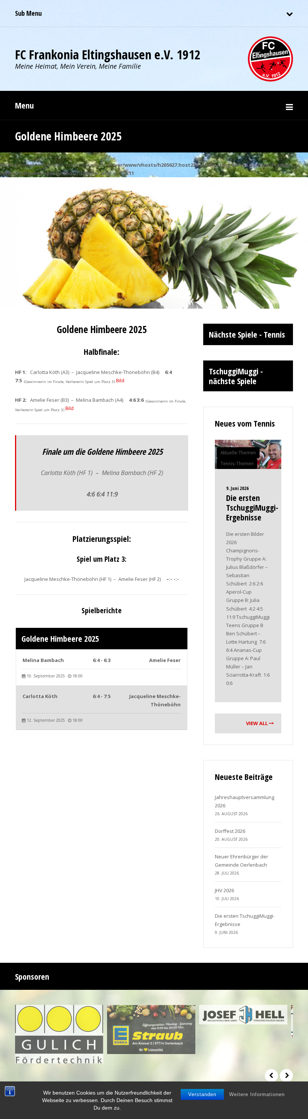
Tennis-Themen (237, 463)
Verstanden (202, 1094)
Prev (271, 1075)
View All (257, 723)
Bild (120, 380)
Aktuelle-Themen (238, 452)
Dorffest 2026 (230, 831)
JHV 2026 (224, 890)
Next (286, 1075)
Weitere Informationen (257, 1094)
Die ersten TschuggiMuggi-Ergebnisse (252, 507)
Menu (24, 105)
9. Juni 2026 (237, 488)
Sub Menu (28, 13)
